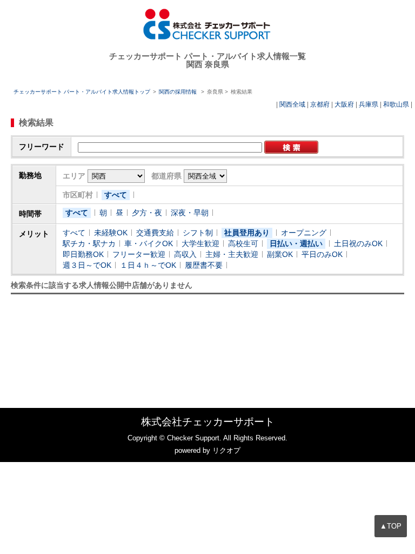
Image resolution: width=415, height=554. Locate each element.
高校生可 (243, 243)
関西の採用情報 (178, 92)
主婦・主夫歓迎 (231, 254)
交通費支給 (155, 232)
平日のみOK (322, 254)
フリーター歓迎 (138, 254)
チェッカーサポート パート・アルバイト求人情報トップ (82, 92)
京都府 (320, 104)
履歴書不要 (204, 265)
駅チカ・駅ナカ (89, 243)
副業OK (280, 254)
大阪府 (344, 104)
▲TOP (390, 526)
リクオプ (226, 450)
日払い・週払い (296, 243)
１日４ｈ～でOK (148, 265)
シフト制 (198, 232)
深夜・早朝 (190, 212)
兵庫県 (368, 104)
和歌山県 (396, 104)
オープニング (303, 232)
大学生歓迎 (200, 243)
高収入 (185, 254)
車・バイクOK (148, 243)
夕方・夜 (147, 212)
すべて (115, 194)
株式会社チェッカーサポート (208, 421)
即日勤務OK (83, 254)
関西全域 (292, 104)
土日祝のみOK (358, 243)
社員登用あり (247, 232)
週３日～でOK (87, 265)
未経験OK (111, 232)
